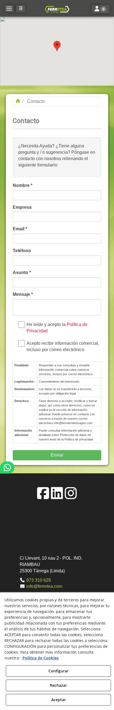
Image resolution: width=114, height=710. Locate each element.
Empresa (22, 207)
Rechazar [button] (58, 685)
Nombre (22, 185)
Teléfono (22, 250)
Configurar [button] (58, 671)
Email (20, 228)
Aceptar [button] (58, 699)
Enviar (57, 455)
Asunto (22, 272)
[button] (57, 9)
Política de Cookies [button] (40, 658)
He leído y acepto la (57, 327)
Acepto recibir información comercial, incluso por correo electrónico (63, 346)
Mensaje (23, 294)
